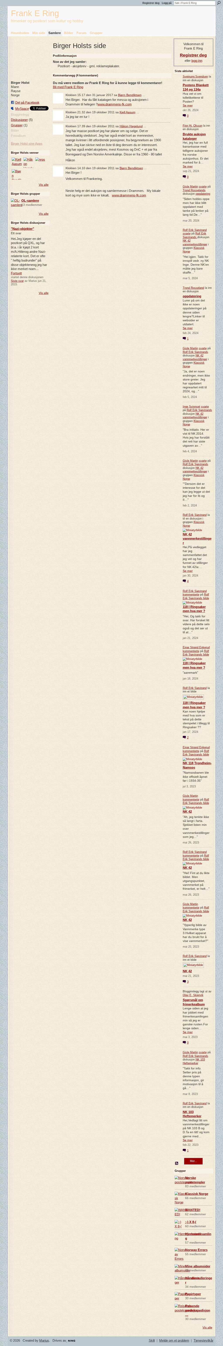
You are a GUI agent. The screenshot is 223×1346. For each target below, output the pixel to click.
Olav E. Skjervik (193, 995)
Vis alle (44, 184)
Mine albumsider (197, 1266)
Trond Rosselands (194, 190)
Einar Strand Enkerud (196, 647)
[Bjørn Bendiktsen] (17, 174)
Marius (44, 1340)
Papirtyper (193, 1294)
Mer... (193, 1161)
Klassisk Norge (196, 1194)
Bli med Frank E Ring (68, 87)
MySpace (22, 108)
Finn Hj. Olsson (192, 125)
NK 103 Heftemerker (194, 1061)
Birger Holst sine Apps (26, 143)
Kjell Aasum (127, 112)
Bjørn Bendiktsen (130, 95)
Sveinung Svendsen (195, 76)
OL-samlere (30, 200)
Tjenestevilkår (203, 1340)
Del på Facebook (27, 102)
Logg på (167, 3)
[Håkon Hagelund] (29, 162)
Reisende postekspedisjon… (197, 1310)
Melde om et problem (174, 1340)
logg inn (196, 60)
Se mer (188, 105)
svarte (203, 186)
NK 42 (187, 811)
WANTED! (192, 1210)
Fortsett (16, 273)
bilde (206, 598)
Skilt (152, 1340)
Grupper (17, 125)
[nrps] (40, 162)
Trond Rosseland (193, 287)
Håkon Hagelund (131, 126)
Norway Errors (196, 1250)
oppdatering (203, 193)
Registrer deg (150, 3)
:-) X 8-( (190, 1222)
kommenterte (191, 594)
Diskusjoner (19, 120)
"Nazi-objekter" (22, 229)
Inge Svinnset (191, 406)
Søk (219, 3)
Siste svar (17, 280)
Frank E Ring (35, 13)
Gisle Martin (190, 186)
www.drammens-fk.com (115, 104)
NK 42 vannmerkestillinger (195, 242)
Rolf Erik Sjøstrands (194, 235)
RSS (177, 1163)
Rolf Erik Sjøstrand (195, 230)
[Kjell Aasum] (17, 162)
